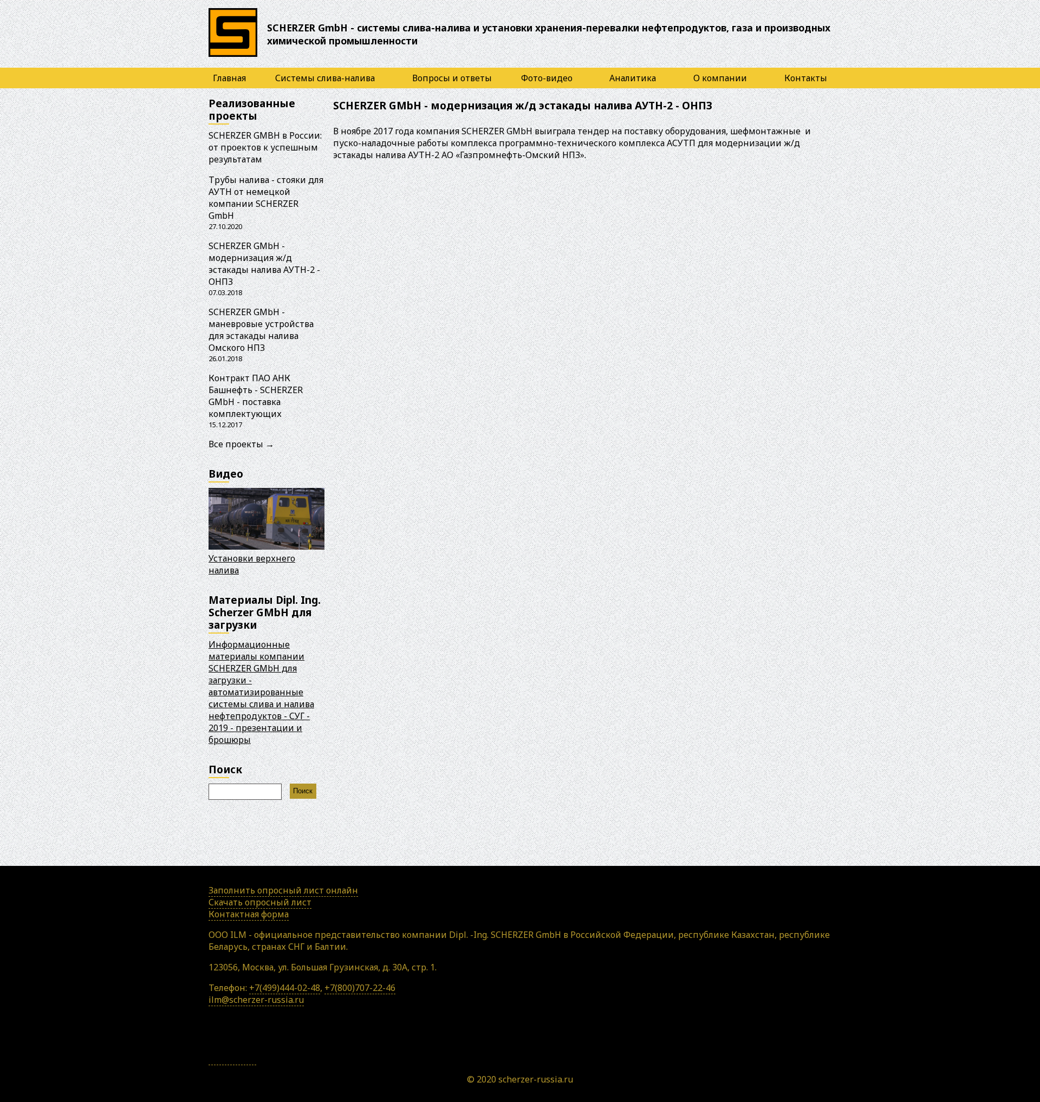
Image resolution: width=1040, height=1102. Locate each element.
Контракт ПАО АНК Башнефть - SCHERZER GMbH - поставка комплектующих (256, 396)
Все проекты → (241, 444)
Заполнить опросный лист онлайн (283, 890)
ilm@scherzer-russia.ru (256, 1000)
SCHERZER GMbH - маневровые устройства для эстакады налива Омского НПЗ (261, 330)
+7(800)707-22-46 (359, 988)
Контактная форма (249, 914)
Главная (229, 78)
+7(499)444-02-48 (284, 988)
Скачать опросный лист (260, 902)
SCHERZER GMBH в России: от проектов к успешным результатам (265, 147)
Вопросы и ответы (452, 78)
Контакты (805, 78)
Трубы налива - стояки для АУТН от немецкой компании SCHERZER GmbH (266, 197)
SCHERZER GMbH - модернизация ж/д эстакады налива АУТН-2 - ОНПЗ (264, 264)
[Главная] (233, 56)
